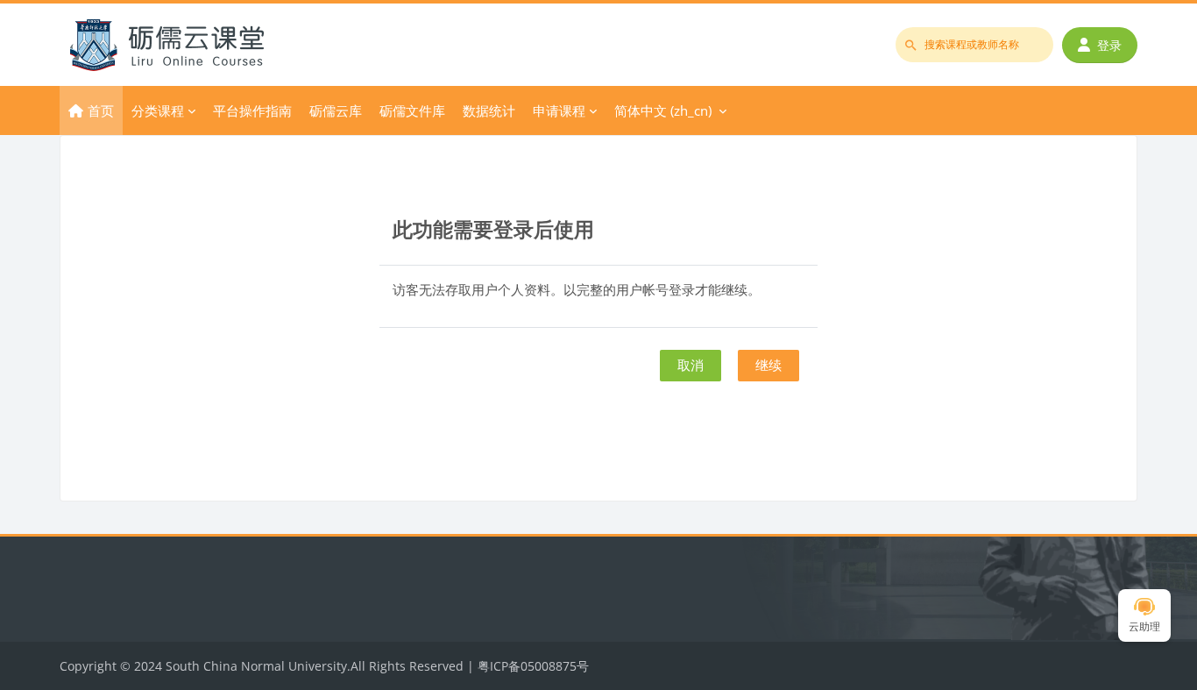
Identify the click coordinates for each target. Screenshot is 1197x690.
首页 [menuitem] (101, 110)
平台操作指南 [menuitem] (252, 110)
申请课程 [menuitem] (559, 110)
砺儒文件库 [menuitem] (412, 110)
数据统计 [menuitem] (489, 110)
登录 (1109, 45)
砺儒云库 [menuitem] (335, 110)
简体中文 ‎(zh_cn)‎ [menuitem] (663, 110)
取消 (690, 364)
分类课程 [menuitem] (157, 110)
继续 (768, 364)
